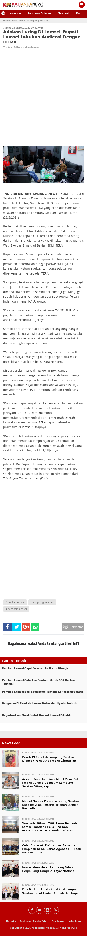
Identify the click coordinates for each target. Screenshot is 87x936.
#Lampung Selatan (42, 602)
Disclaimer (58, 921)
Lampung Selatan (39, 13)
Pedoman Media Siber (34, 921)
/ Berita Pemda (18, 20)
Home (6, 20)
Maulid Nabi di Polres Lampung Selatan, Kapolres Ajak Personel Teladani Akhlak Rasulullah (51, 804)
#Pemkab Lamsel (16, 609)
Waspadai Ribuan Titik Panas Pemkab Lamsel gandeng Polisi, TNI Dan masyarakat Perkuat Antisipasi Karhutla (50, 826)
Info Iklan (74, 921)
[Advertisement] (43, 551)
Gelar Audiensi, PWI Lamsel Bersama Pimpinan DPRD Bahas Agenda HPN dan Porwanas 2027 (51, 849)
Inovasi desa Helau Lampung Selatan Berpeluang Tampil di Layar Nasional (49, 869)
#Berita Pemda (15, 602)
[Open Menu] (82, 4)
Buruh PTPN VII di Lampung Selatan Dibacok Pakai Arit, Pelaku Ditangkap (49, 758)
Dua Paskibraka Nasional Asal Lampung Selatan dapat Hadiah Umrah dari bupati (51, 891)
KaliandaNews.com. (43, 927)
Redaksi (11, 921)
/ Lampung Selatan (37, 20)
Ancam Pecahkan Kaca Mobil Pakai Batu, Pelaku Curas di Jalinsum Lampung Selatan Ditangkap (51, 782)
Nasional (63, 13)
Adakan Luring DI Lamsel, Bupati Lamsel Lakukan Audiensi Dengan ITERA (42, 37)
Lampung (14, 13)
